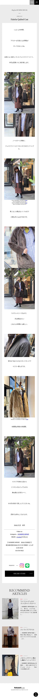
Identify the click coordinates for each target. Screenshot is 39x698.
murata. (19, 537)
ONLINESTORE (32, 2)
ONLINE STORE (36, 694)
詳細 (26, 200)
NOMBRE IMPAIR (23, 534)
